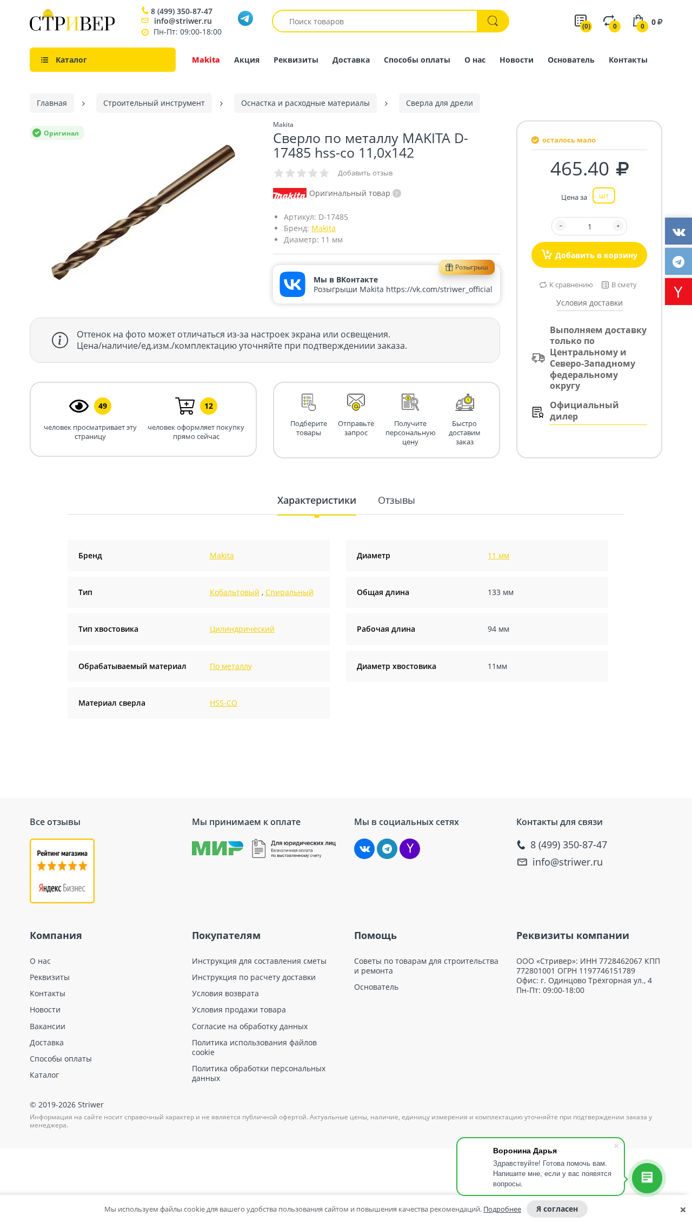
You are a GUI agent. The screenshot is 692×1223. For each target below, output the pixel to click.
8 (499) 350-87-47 (181, 11)
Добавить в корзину (596, 255)
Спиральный (289, 592)
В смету (624, 284)
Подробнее (502, 1209)
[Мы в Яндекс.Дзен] (410, 849)
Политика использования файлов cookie (254, 1047)
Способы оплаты (417, 60)
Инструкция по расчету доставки (254, 977)
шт (604, 195)
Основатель (571, 60)
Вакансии (47, 1026)
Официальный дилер (584, 411)
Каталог (44, 1075)
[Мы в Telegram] (387, 849)
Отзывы (396, 500)
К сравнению (571, 284)
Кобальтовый (235, 592)
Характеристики (316, 500)
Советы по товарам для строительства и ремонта (426, 966)
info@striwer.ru (183, 21)
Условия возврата (225, 993)
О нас (474, 60)
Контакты (628, 60)
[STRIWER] (72, 28)
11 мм (498, 555)
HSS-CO (223, 703)
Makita (206, 60)
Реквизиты (296, 60)
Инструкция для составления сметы (259, 961)
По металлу (231, 666)
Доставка (351, 60)
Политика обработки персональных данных (258, 1073)
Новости (517, 60)
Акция (247, 60)
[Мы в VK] (364, 849)
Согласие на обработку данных (250, 1026)
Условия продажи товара (239, 1010)
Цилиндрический (242, 629)
